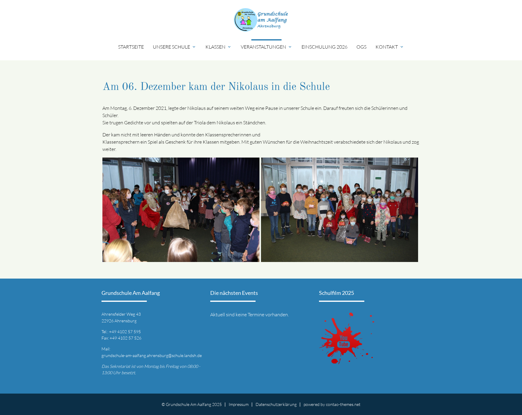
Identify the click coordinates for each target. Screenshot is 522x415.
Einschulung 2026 (324, 47)
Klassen (218, 47)
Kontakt (389, 47)
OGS (361, 47)
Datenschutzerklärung (276, 404)
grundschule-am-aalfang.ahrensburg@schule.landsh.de (152, 355)
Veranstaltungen (266, 47)
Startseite (131, 47)
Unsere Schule (174, 47)
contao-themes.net (343, 404)
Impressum (239, 404)
